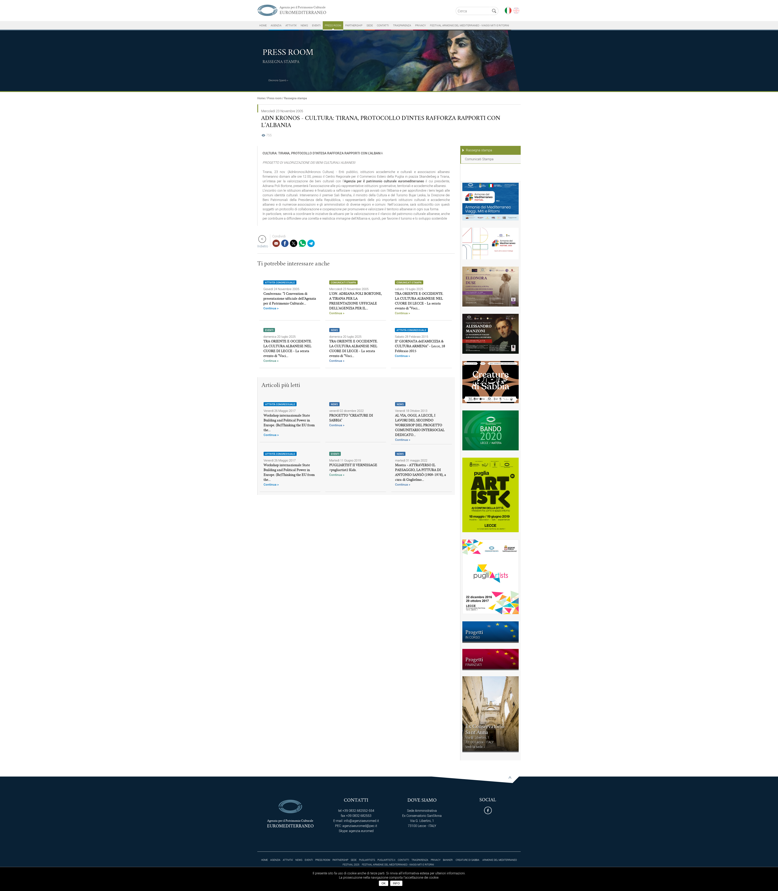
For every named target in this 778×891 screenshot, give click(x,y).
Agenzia (276, 25)
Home (261, 98)
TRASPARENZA (402, 25)
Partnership (353, 25)
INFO (396, 883)
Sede (370, 25)
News (304, 25)
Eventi (316, 25)
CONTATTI (383, 25)
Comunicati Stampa (479, 159)
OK (384, 883)
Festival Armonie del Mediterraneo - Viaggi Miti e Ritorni (469, 25)
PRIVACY (420, 25)
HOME (263, 25)
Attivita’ (291, 25)
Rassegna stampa (295, 98)
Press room (333, 25)
